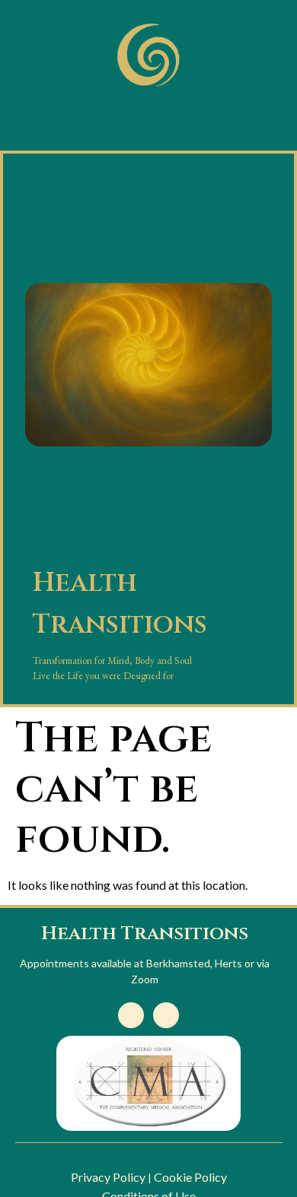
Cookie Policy (190, 1177)
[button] (148, 116)
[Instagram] (166, 1015)
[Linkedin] (131, 1015)
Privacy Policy (108, 1177)
